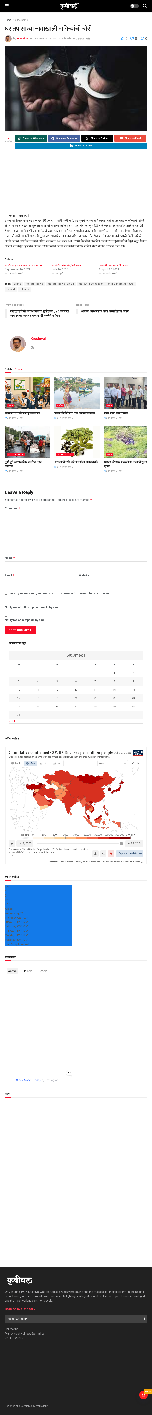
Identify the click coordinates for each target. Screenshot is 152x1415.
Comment (12, 508)
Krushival (22, 38)
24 (18, 706)
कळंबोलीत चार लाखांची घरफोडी (114, 265)
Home (8, 20)
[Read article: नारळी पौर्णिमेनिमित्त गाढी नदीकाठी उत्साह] (77, 393)
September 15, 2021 (46, 38)
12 (56, 689)
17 (18, 698)
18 (37, 698)
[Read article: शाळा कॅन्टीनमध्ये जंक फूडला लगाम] (27, 393)
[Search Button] (145, 6)
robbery (24, 289)
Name (10, 558)
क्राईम (81, 38)
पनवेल (88, 38)
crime (17, 283)
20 (76, 698)
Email (10, 575)
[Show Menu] (7, 6)
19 (56, 698)
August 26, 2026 (15, 418)
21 (95, 698)
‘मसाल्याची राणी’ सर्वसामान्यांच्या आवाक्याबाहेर (76, 462)
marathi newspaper (91, 283)
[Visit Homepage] (69, 6)
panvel (11, 289)
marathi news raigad (61, 283)
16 (133, 689)
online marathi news (120, 283)
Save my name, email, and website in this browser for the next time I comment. (60, 593)
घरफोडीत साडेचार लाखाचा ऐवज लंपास (23, 265)
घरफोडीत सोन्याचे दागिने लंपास (66, 265)
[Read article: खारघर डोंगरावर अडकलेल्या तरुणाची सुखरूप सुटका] (126, 442)
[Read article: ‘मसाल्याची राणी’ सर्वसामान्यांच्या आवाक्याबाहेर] (77, 442)
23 (133, 698)
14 (95, 689)
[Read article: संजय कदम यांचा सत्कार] (126, 393)
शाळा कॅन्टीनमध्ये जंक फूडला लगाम (22, 413)
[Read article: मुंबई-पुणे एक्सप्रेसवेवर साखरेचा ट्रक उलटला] (27, 442)
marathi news (34, 283)
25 (37, 706)
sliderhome (21, 20)
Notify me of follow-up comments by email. (33, 607)
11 (37, 689)
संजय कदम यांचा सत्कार (116, 413)
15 (114, 689)
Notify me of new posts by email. (26, 620)
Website (84, 575)
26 (56, 706)
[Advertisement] (76, 181)
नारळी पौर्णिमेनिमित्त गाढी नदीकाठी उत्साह (74, 413)
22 (114, 698)
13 (76, 689)
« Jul (12, 721)
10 (18, 689)
